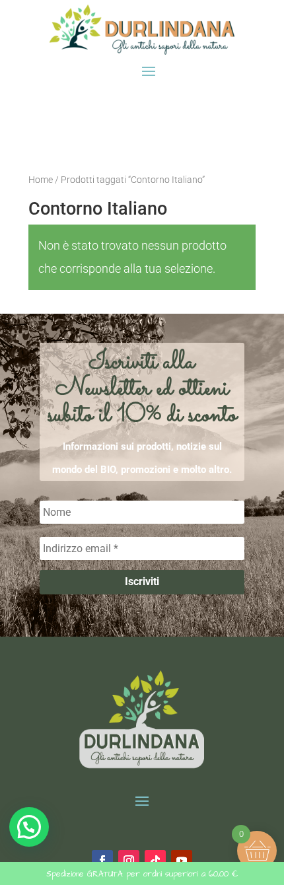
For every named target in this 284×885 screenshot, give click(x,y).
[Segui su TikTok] (155, 860)
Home (40, 179)
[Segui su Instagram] (128, 860)
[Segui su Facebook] (102, 860)
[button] (29, 827)
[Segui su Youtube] (181, 860)
